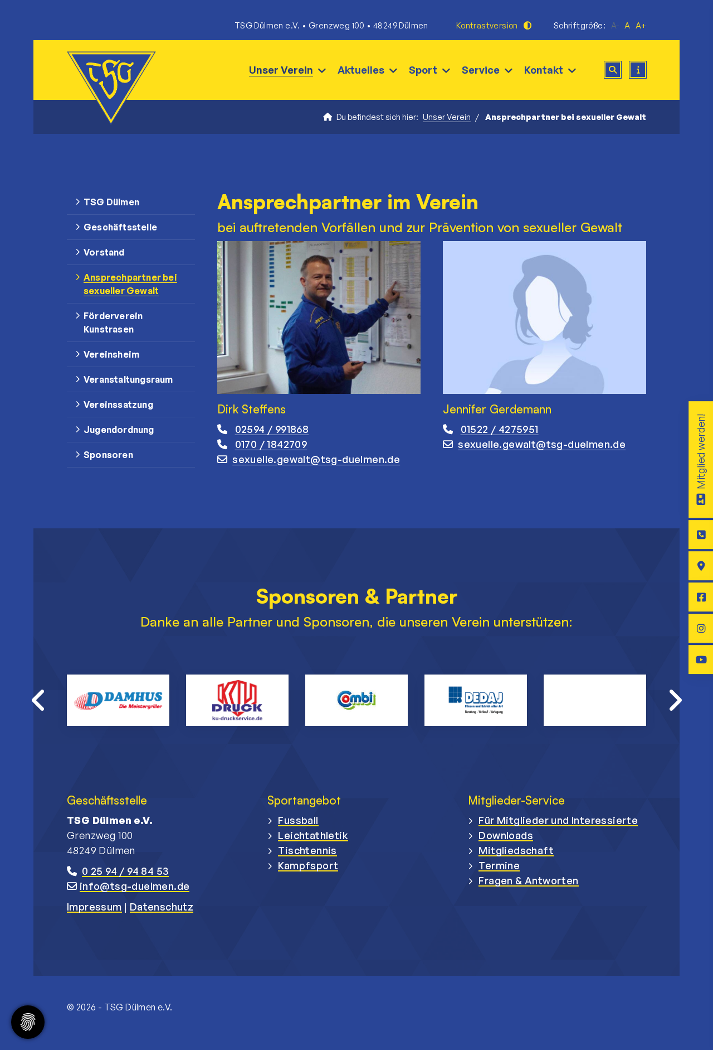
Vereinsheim (111, 354)
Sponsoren (108, 454)
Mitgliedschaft (516, 850)
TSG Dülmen (111, 202)
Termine (499, 865)
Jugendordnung (119, 429)
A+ (641, 25)
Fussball (298, 820)
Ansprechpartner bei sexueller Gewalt (130, 284)
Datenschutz (161, 906)
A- (615, 25)
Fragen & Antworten (528, 880)
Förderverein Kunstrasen (113, 322)
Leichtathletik (313, 835)
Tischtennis (307, 850)
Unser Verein (281, 70)
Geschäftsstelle (120, 227)
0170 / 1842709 (271, 444)
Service (481, 70)
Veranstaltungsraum (128, 379)
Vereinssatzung (118, 404)
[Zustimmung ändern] (28, 1022)
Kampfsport (308, 865)
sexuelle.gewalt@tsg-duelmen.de (316, 459)
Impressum (94, 906)
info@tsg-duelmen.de (135, 886)
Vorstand (104, 252)
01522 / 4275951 (500, 429)
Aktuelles (361, 70)
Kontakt (543, 70)
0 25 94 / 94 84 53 (125, 871)
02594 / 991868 (272, 429)
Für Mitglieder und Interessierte (558, 820)
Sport (423, 70)
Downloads (505, 835)
